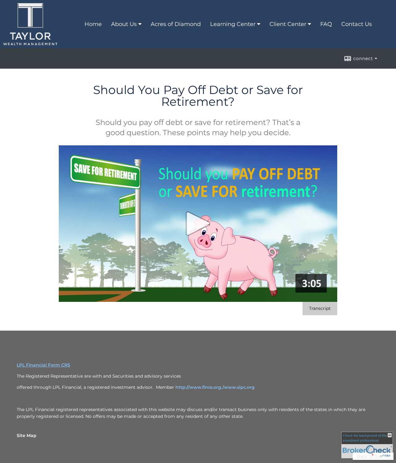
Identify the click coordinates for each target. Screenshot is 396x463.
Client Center (287, 24)
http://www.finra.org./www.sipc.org (215, 387)
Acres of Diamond (176, 24)
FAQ (326, 24)
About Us (124, 24)
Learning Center (233, 24)
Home (93, 24)
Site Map (27, 435)
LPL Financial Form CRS (43, 365)
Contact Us (356, 24)
